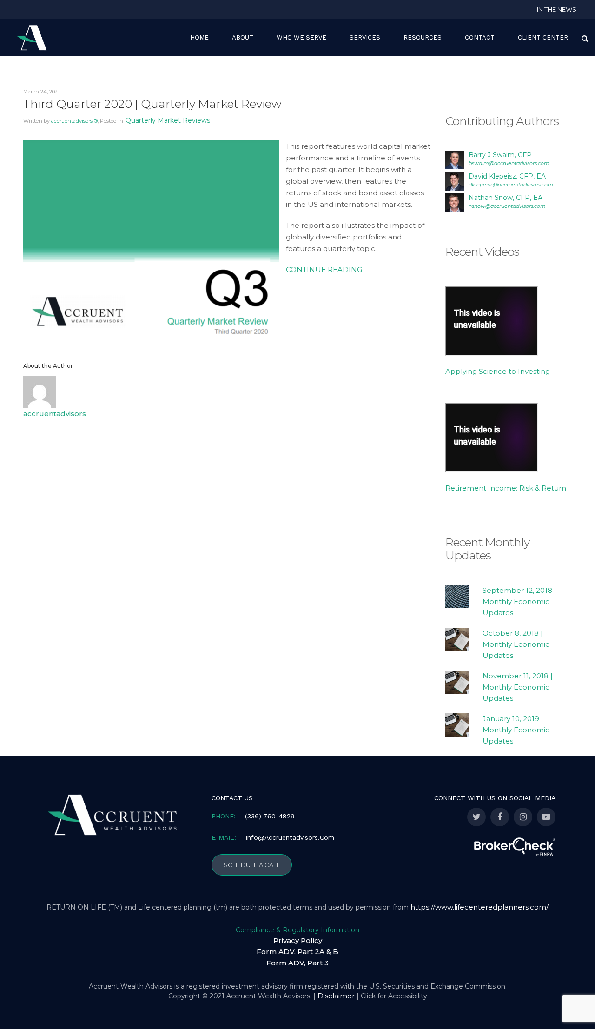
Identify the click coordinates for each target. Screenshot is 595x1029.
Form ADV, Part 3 (297, 962)
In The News (556, 9)
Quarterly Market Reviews (168, 120)
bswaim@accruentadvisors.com (509, 163)
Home (199, 37)
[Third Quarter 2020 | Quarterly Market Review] (151, 241)
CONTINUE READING (324, 269)
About (242, 37)
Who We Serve (301, 37)
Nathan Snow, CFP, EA (505, 197)
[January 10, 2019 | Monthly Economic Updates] (457, 725)
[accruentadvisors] (39, 391)
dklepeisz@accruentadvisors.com (511, 184)
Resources (422, 37)
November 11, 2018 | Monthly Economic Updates (518, 687)
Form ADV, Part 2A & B (297, 951)
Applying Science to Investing (497, 371)
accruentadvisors (54, 413)
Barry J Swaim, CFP (500, 155)
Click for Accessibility (394, 996)
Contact (480, 37)
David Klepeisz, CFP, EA (507, 176)
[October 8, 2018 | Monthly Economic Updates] (457, 639)
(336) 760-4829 (270, 816)
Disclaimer (336, 995)
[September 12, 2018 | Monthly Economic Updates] (457, 596)
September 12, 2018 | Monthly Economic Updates (519, 601)
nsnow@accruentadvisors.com (507, 206)
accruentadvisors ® (74, 121)
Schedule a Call (252, 865)
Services (365, 37)
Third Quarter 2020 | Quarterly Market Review (152, 104)
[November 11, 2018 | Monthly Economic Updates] (457, 682)
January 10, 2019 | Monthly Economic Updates (516, 729)
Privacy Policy (297, 940)
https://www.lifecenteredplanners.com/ (479, 907)
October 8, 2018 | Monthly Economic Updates (516, 644)
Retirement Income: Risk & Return (505, 488)
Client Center (543, 37)
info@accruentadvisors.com (289, 837)
